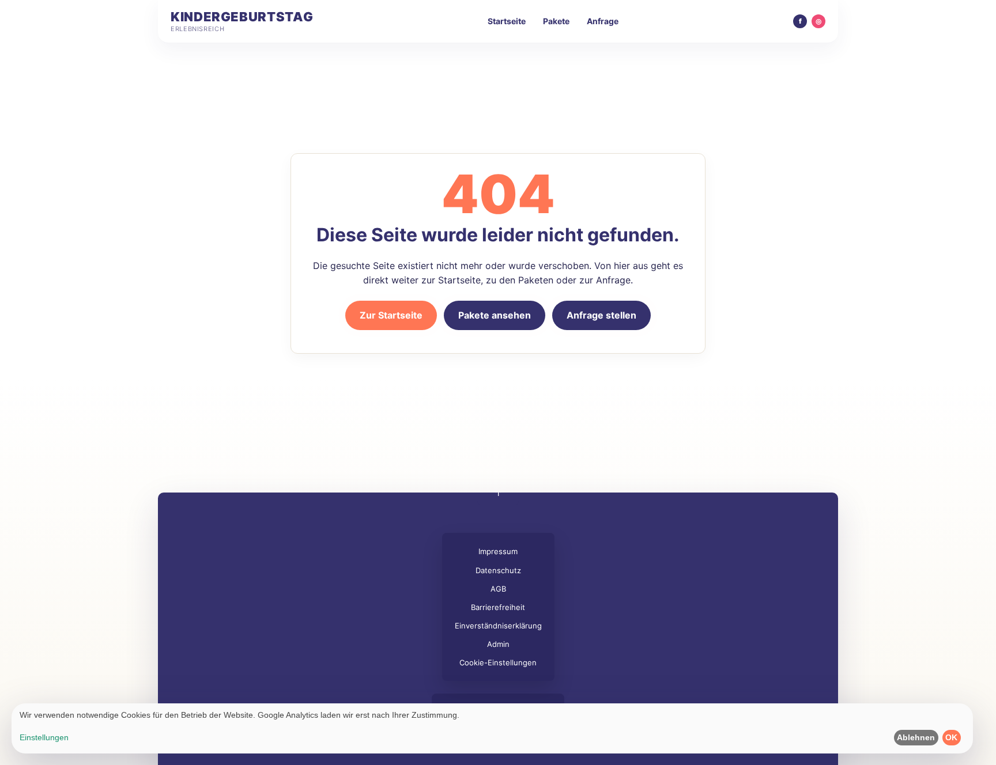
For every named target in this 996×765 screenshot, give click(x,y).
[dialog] (492, 728)
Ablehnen (916, 737)
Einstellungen (44, 737)
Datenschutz (498, 570)
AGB (498, 588)
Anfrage (602, 21)
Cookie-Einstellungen (498, 662)
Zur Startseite (391, 315)
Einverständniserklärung (498, 625)
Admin (498, 644)
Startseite (507, 21)
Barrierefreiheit (498, 607)
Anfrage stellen (601, 315)
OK (951, 737)
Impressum (498, 551)
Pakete (556, 21)
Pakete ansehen (494, 315)
